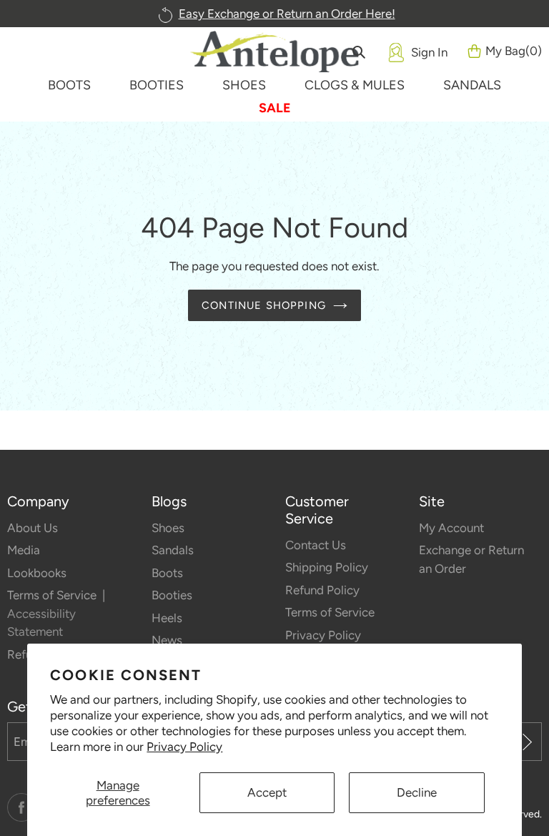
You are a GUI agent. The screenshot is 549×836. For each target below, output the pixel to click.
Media (23, 550)
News (167, 640)
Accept (267, 792)
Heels (167, 618)
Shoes (168, 528)
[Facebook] (21, 807)
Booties (172, 595)
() (513, 51)
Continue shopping (264, 305)
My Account (451, 528)
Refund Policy (322, 590)
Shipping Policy (326, 567)
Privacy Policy (184, 746)
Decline (417, 792)
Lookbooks (36, 573)
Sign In (429, 52)
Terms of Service (53, 595)
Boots (167, 573)
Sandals (173, 550)
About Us (32, 528)
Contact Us (315, 545)
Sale (275, 108)
